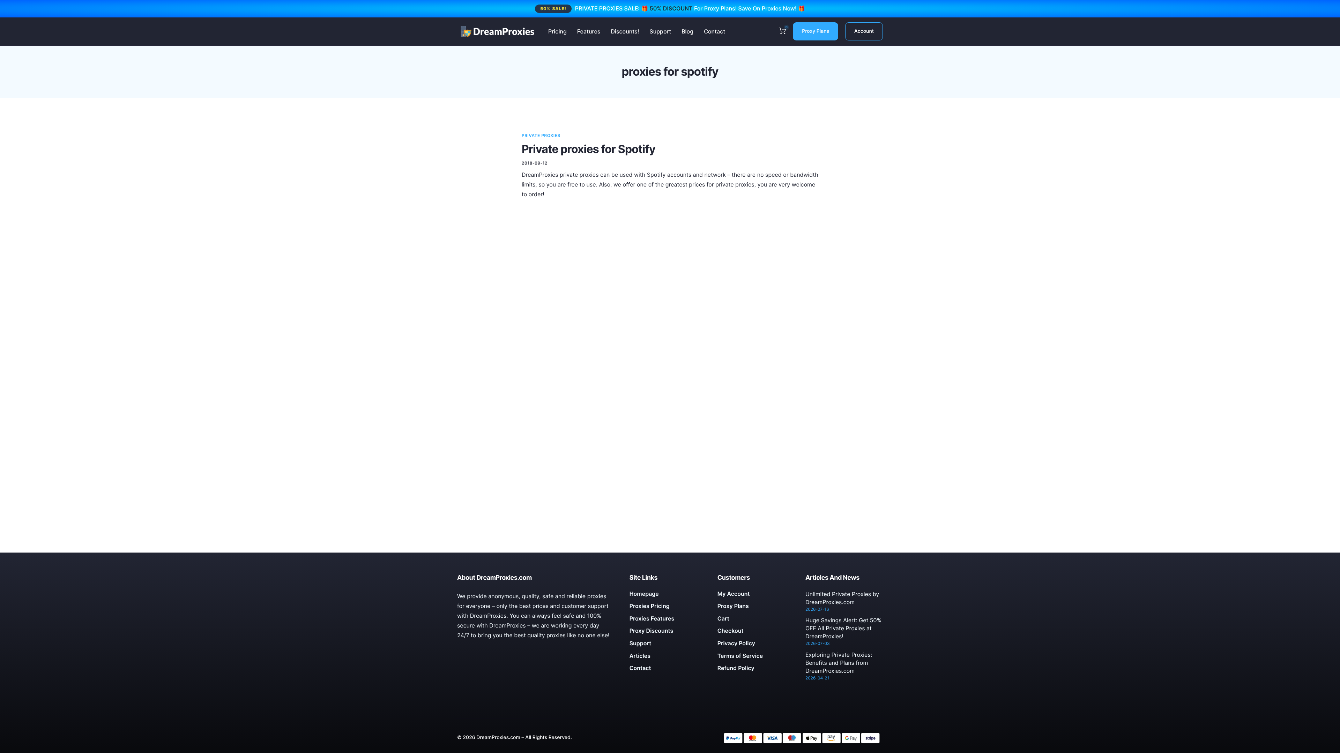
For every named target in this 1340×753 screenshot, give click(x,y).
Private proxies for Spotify (588, 149)
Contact (714, 31)
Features (589, 31)
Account (864, 31)
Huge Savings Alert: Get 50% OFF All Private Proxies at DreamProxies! (843, 628)
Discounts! (625, 31)
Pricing (557, 31)
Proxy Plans (815, 31)
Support (660, 31)
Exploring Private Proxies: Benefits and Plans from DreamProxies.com (838, 662)
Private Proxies (541, 135)
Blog (687, 31)
